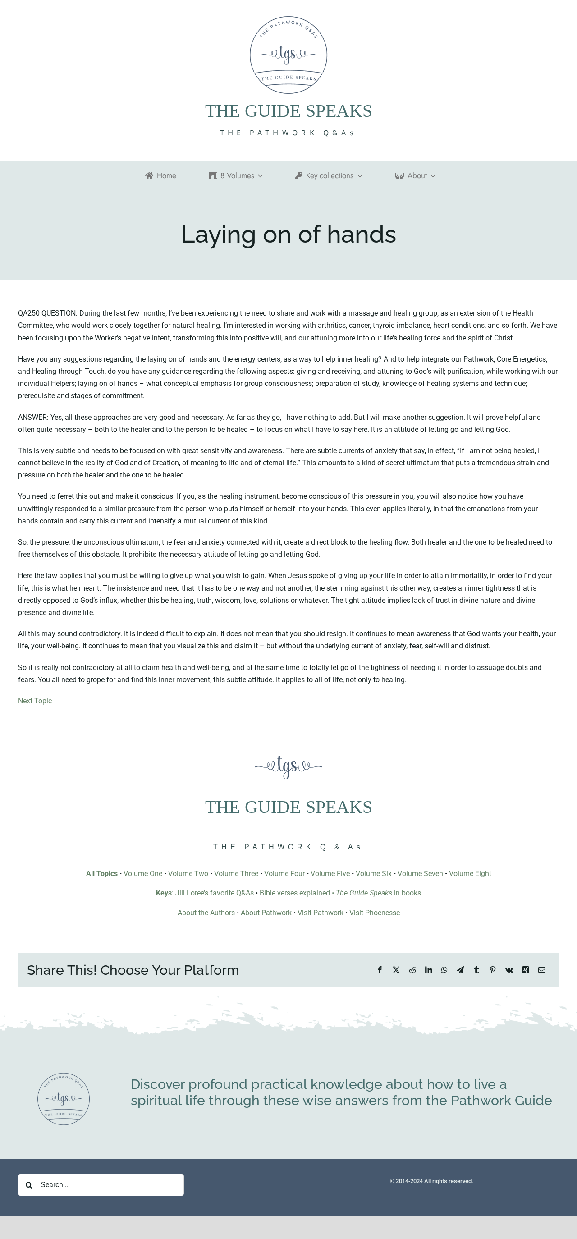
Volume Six (374, 873)
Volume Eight (470, 873)
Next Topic (35, 701)
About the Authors (206, 913)
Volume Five (330, 873)
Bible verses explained (295, 893)
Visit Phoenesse (374, 913)
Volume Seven (420, 873)
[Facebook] (380, 970)
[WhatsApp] (444, 970)
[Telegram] (460, 970)
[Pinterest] (493, 970)
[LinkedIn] (429, 970)
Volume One (143, 873)
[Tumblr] (476, 970)
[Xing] (525, 970)
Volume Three (236, 873)
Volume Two (188, 873)
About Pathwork (266, 913)
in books (378, 893)
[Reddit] (412, 970)
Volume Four (284, 873)
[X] (396, 970)
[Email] (542, 970)
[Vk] (509, 970)
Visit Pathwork (320, 913)
